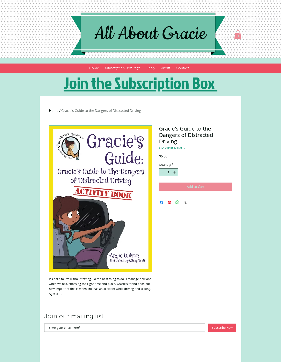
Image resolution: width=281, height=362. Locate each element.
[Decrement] (162, 172)
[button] (237, 34)
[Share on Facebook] (161, 202)
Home (53, 110)
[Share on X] (185, 202)
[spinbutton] (168, 172)
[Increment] (174, 172)
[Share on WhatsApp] (177, 202)
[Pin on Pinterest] (169, 202)
